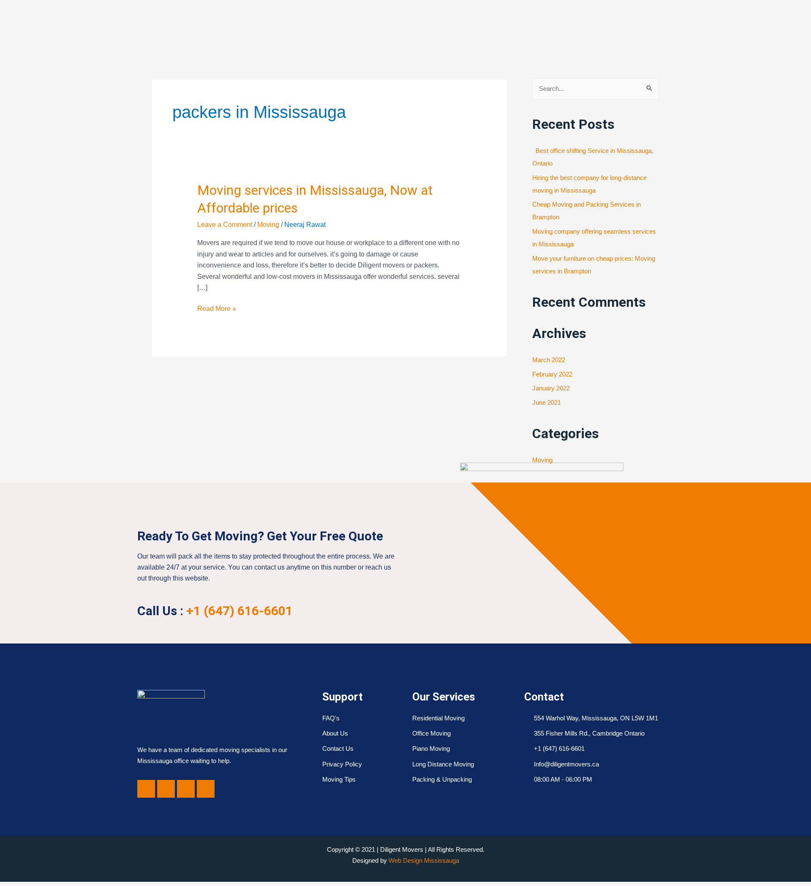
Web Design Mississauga (424, 860)
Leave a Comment (224, 224)
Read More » (216, 307)
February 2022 (552, 374)
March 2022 (548, 359)
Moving (268, 224)
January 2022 (551, 388)
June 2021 (546, 402)
